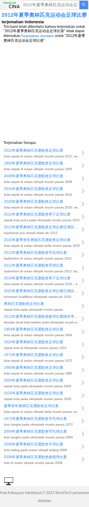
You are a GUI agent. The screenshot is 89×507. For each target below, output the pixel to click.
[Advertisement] (44, 91)
